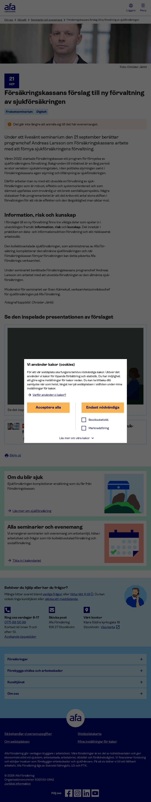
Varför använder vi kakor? (49, 395)
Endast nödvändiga (102, 407)
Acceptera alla (48, 407)
